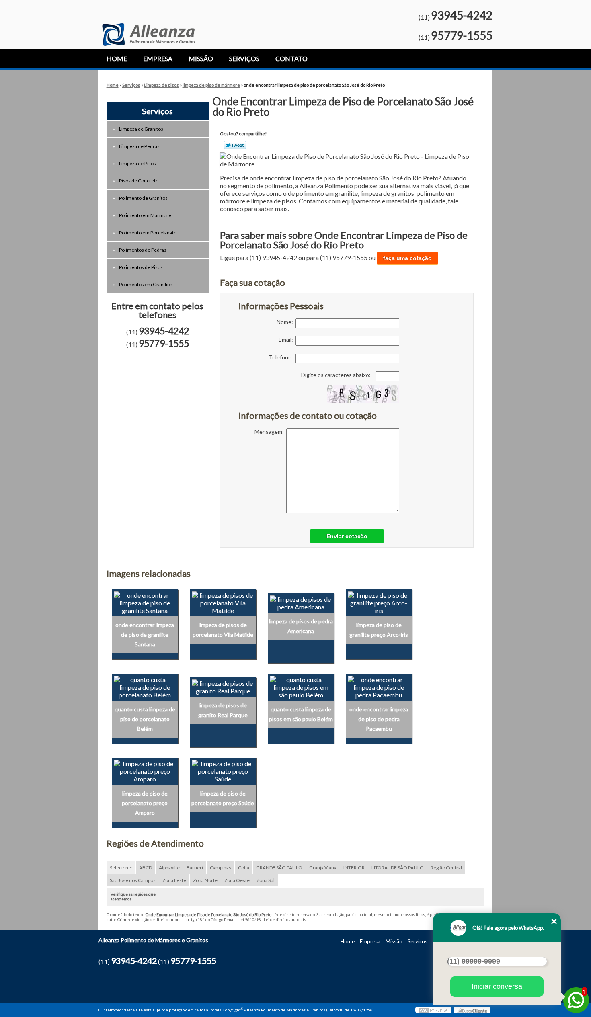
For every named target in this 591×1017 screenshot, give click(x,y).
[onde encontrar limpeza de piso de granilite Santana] (145, 602)
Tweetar (235, 145)
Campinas (220, 868)
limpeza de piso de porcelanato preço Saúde (222, 798)
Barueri (195, 868)
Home (117, 58)
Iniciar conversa (497, 986)
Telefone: (282, 357)
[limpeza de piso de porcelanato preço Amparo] (145, 770)
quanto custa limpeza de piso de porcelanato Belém (145, 719)
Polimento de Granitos (143, 198)
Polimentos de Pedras (142, 250)
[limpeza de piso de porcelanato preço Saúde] (223, 770)
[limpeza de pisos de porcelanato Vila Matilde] (223, 602)
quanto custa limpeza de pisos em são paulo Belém (301, 714)
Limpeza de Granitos (141, 129)
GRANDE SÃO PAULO (279, 868)
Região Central (446, 868)
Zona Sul (266, 880)
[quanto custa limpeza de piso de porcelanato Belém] (145, 686)
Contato (291, 58)
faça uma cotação (407, 258)
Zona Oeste (237, 880)
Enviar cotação (346, 536)
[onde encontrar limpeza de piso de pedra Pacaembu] (379, 686)
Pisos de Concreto (138, 181)
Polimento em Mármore (145, 215)
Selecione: (121, 868)
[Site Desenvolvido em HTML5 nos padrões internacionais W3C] (433, 1010)
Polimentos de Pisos (141, 267)
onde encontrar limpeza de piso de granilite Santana (144, 634)
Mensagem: (270, 431)
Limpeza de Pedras (139, 146)
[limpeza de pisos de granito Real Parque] (223, 686)
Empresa (157, 58)
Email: (287, 339)
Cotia (243, 868)
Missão (201, 58)
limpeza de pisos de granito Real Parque (223, 710)
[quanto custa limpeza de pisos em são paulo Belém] (301, 686)
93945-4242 (461, 15)
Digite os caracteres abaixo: (336, 374)
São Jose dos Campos (133, 880)
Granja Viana (323, 868)
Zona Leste (174, 880)
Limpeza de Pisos (137, 163)
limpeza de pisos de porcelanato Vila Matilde (223, 629)
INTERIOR (354, 868)
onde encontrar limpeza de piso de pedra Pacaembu (378, 719)
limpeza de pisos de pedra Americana (301, 626)
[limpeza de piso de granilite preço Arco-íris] (379, 602)
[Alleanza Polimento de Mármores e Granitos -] (148, 23)
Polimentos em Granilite (145, 284)
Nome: (286, 321)
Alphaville (169, 868)
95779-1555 (461, 35)
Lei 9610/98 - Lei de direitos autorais (272, 919)
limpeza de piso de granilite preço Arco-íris (378, 629)
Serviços (244, 58)
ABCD (145, 868)
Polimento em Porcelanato (147, 233)
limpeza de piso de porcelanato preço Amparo (145, 803)
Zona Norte (205, 880)
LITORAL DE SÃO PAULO (397, 868)
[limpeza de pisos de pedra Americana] (301, 602)
